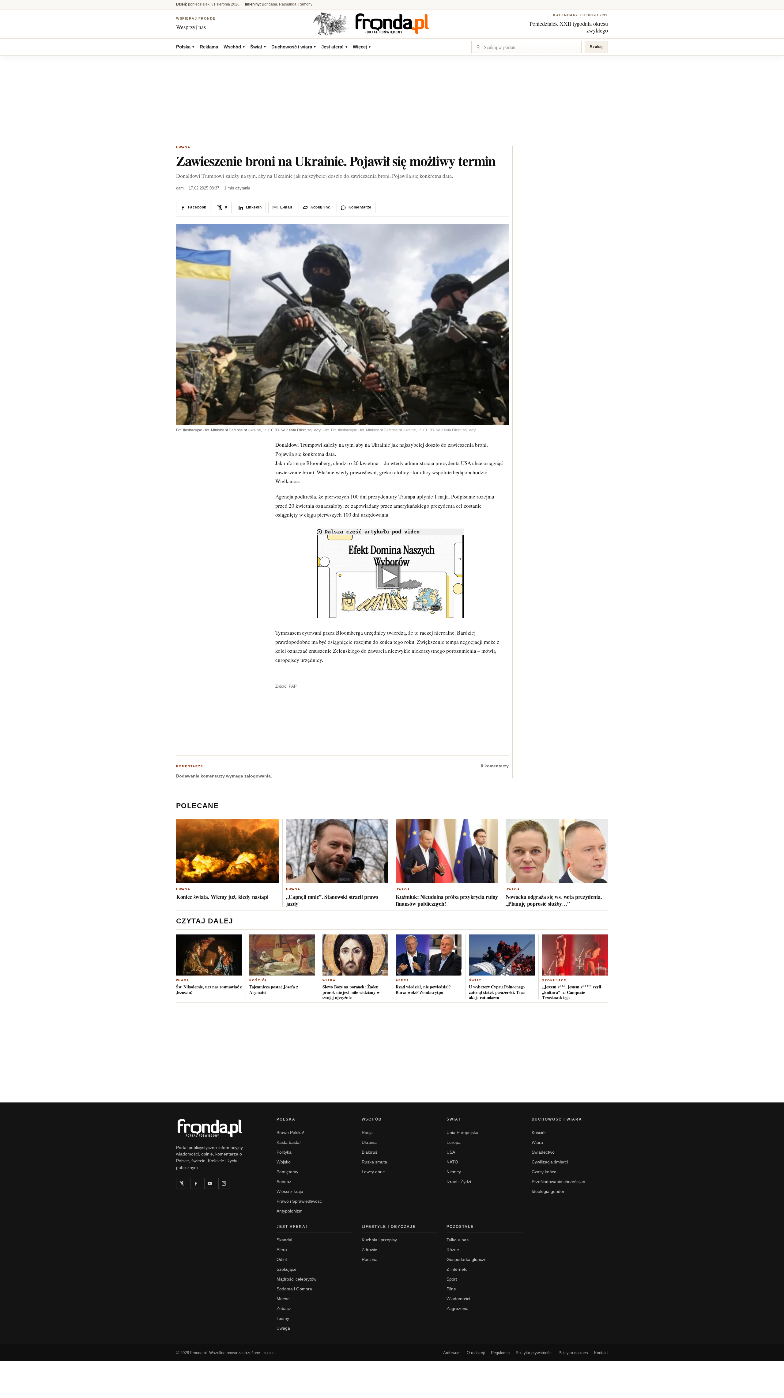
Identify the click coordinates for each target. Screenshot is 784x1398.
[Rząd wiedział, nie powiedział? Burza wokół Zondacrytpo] (429, 955)
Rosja (367, 1132)
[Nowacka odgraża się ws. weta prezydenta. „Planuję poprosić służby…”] (557, 851)
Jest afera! (334, 46)
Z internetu (457, 1269)
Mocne (283, 1298)
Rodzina (370, 1259)
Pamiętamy (287, 1171)
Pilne (451, 1288)
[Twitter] (181, 1183)
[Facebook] (195, 1183)
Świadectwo (543, 1152)
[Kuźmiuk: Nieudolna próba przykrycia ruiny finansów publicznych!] (447, 851)
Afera (402, 980)
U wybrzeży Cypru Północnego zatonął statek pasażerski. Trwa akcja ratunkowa (497, 992)
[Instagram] (223, 1183)
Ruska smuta (374, 1161)
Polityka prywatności (534, 1352)
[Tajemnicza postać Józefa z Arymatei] (282, 955)
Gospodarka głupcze (467, 1259)
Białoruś (369, 1152)
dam (180, 188)
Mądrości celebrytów (296, 1279)
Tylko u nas (458, 1239)
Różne (453, 1249)
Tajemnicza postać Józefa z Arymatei (273, 989)
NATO (452, 1161)
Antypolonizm (290, 1211)
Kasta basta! (289, 1142)
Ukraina (369, 1142)
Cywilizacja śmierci (550, 1161)
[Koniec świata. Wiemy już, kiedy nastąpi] (227, 851)
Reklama (209, 46)
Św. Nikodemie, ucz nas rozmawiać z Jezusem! (209, 989)
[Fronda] (392, 23)
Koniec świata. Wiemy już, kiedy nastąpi (222, 897)
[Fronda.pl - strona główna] (219, 1128)
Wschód (234, 46)
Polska (185, 46)
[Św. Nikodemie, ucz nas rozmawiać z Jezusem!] (209, 955)
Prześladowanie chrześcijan (558, 1181)
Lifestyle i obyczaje (389, 1226)
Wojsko (284, 1161)
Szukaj (596, 46)
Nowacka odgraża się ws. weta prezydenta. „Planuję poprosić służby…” (554, 900)
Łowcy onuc (373, 1171)
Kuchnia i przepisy (379, 1239)
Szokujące (554, 980)
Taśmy (283, 1318)
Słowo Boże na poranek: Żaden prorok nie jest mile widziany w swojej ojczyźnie (351, 992)
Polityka (284, 1152)
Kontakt (601, 1352)
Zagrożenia (458, 1308)
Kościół (258, 980)
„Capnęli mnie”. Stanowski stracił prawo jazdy (332, 900)
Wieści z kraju (290, 1191)
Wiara (182, 980)
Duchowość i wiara (293, 46)
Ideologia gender (548, 1191)
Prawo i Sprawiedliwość (299, 1201)
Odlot (282, 1259)
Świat (258, 46)
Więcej (362, 46)
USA (451, 1152)
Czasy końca (544, 1171)
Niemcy (454, 1171)
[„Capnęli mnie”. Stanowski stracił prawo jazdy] (337, 851)
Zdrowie (369, 1249)
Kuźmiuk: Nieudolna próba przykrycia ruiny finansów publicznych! (447, 900)
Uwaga (183, 147)
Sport (452, 1279)
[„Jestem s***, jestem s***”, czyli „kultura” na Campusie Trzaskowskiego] (575, 955)
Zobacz (284, 1308)
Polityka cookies (573, 1352)
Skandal (284, 1239)
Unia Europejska (462, 1132)
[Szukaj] (526, 47)
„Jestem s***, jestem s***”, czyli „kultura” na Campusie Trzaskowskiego (571, 992)
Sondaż (284, 1181)
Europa (454, 1142)
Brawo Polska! (290, 1132)
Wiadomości (458, 1298)
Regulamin (500, 1352)
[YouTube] (209, 1183)
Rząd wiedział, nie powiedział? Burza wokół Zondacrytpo (423, 989)
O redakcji (476, 1352)
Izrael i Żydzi (459, 1181)
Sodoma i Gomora (294, 1288)
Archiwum (452, 1352)
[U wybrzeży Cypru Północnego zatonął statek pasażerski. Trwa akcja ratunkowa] (502, 955)
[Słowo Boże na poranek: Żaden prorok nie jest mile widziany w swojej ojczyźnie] (355, 955)
